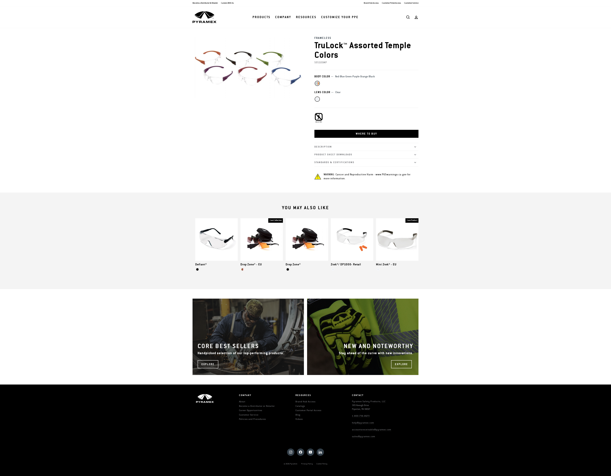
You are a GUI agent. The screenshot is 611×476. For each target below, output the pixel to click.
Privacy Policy (307, 464)
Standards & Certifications (334, 162)
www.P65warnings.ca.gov (391, 174)
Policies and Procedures (252, 419)
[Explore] (248, 337)
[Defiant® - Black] (197, 269)
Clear (317, 99)
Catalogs (300, 406)
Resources (306, 17)
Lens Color (327, 92)
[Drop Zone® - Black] (287, 269)
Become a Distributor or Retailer (257, 406)
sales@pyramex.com (363, 436)
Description (323, 146)
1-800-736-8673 (361, 416)
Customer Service (411, 3)
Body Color (344, 76)
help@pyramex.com (363, 422)
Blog (297, 414)
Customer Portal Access (391, 3)
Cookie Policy (321, 464)
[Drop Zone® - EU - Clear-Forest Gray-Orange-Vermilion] (242, 269)
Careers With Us (227, 3)
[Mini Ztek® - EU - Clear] (378, 269)
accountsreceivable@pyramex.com (371, 429)
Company (283, 17)
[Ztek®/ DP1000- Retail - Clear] (332, 269)
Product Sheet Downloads (333, 154)
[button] (366, 134)
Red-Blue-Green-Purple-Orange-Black (317, 83)
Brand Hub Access (371, 3)
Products (261, 17)
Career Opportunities (250, 410)
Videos (299, 419)
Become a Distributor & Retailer (205, 3)
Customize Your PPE (339, 17)
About (242, 401)
